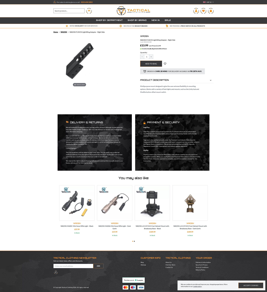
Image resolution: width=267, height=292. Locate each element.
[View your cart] (211, 11)
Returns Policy (200, 270)
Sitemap (143, 265)
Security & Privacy (202, 265)
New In (156, 20)
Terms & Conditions (202, 267)
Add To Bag (151, 64)
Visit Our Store (170, 265)
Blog (142, 262)
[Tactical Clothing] (133, 11)
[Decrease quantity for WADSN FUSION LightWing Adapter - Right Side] (142, 57)
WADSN (64, 32)
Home (55, 32)
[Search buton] (88, 11)
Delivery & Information (203, 262)
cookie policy (197, 286)
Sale (168, 20)
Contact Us (169, 267)
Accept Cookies (251, 285)
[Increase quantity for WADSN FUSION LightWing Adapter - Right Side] (151, 57)
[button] (132, 241)
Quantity (143, 52)
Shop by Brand (137, 20)
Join (98, 266)
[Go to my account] (196, 11)
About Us (169, 262)
